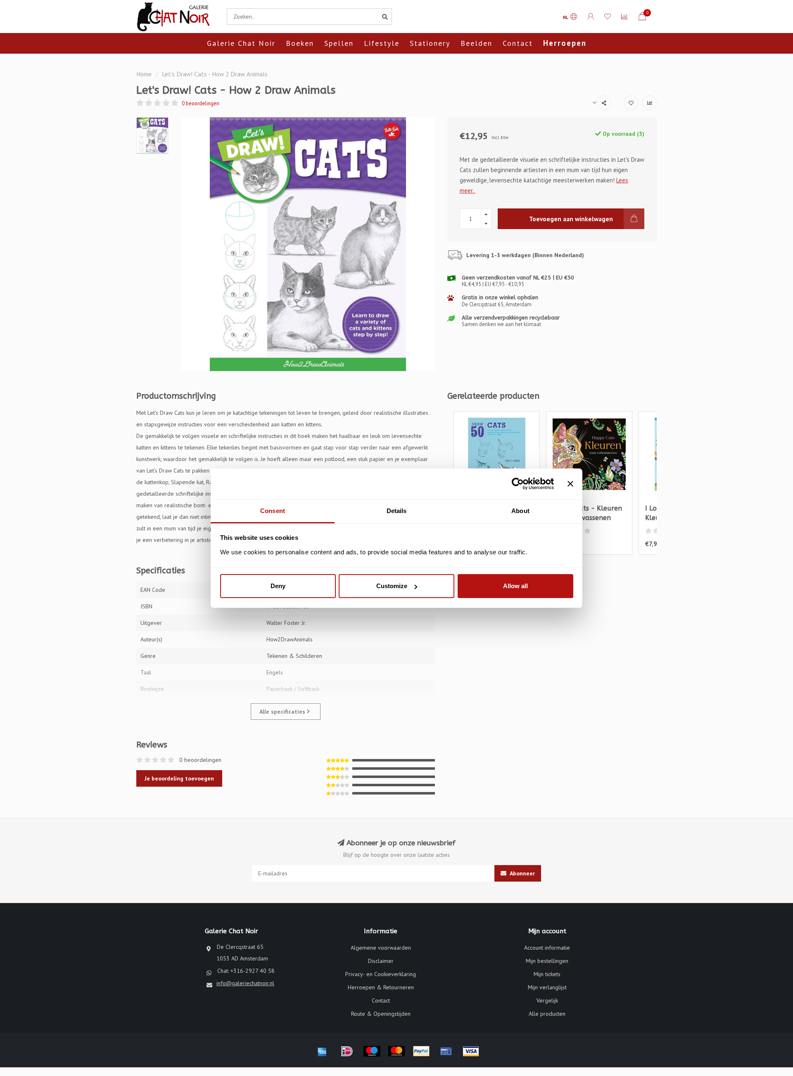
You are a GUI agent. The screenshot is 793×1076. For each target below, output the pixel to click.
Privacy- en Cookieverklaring (380, 974)
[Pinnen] (446, 1051)
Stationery (430, 43)
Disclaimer (381, 961)
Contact (518, 43)
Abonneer (521, 873)
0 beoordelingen (200, 103)
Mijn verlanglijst (547, 987)
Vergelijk (547, 1000)
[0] (642, 18)
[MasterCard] (396, 1051)
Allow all (515, 585)
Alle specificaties (283, 711)
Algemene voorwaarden (381, 947)
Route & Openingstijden (381, 1013)
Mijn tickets (547, 974)
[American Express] (322, 1051)
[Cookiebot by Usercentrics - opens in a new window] (518, 484)
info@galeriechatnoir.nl (245, 983)
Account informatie (547, 947)
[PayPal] (421, 1051)
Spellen (339, 43)
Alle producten (547, 1013)
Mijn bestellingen (547, 961)
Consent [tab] (272, 510)
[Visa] (471, 1051)
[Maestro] (371, 1051)
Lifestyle (381, 43)
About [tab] (520, 510)
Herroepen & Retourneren (381, 987)
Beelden (476, 43)
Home (144, 74)
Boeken (300, 43)
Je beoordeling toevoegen (179, 778)
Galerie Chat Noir (241, 43)
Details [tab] (397, 510)
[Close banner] (570, 484)
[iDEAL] (347, 1051)
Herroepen (564, 43)
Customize (391, 585)
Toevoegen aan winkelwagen (571, 219)
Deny (278, 585)
